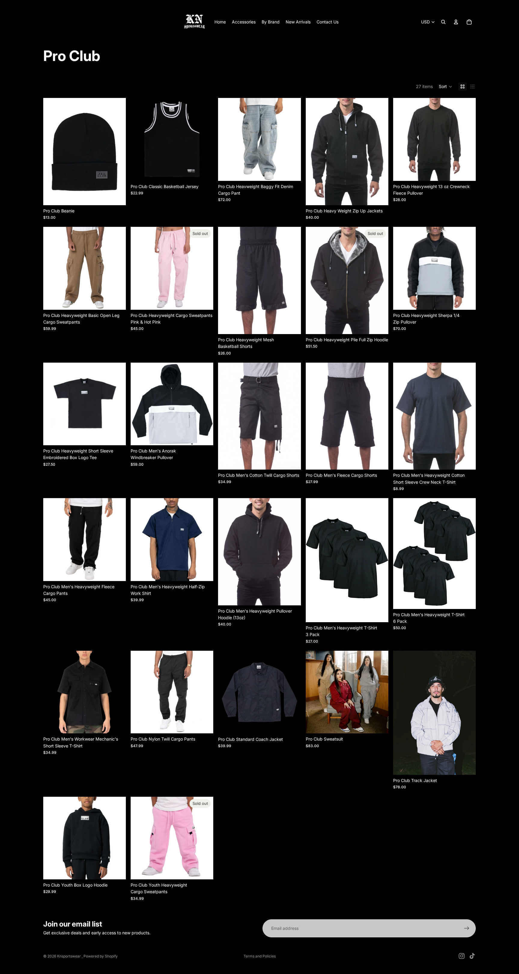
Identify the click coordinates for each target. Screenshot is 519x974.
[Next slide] (117, 151)
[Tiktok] (472, 956)
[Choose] (116, 195)
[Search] (443, 22)
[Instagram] (461, 956)
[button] (445, 86)
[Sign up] (466, 928)
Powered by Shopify (100, 956)
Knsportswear (69, 956)
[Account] (456, 22)
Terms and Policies (260, 956)
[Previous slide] (52, 151)
